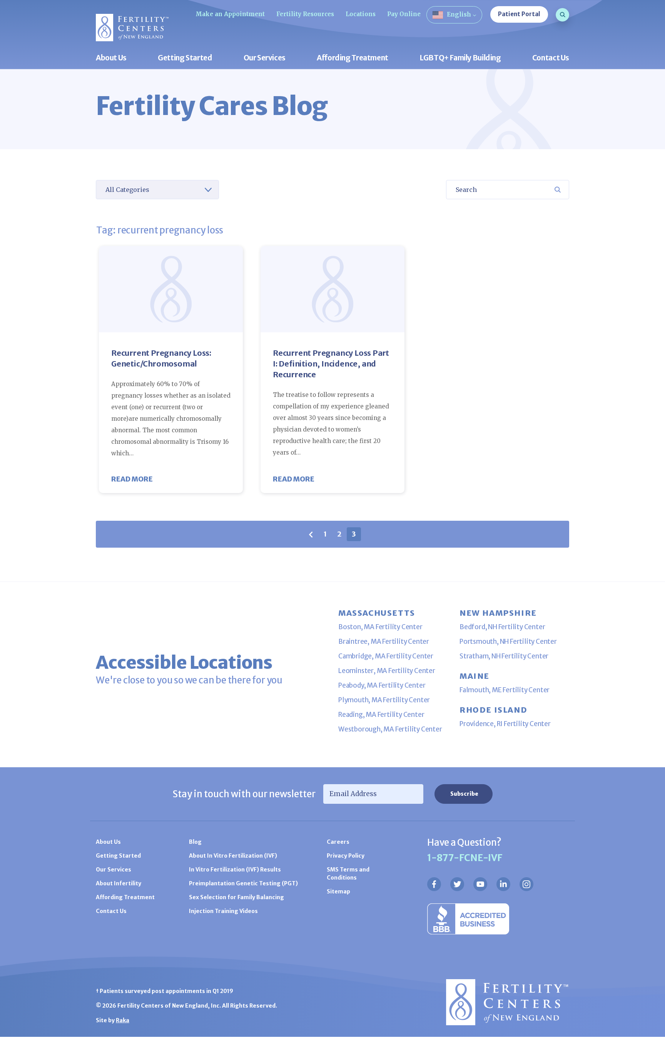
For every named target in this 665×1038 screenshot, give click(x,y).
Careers (338, 841)
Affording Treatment (352, 58)
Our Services (265, 58)
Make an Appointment (230, 14)
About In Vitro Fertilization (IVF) (233, 855)
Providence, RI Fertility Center (505, 724)
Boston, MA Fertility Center (380, 627)
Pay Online (404, 14)
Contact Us (550, 58)
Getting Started (185, 58)
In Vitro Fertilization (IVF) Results (235, 869)
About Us (111, 58)
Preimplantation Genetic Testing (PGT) (243, 883)
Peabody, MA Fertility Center (381, 685)
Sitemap (338, 891)
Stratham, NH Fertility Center (503, 656)
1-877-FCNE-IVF (465, 858)
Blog (195, 841)
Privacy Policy (345, 855)
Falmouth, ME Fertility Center (504, 690)
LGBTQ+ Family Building (460, 58)
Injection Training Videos (223, 911)
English (459, 14)
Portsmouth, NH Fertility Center (508, 641)
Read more (132, 479)
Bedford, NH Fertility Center (502, 627)
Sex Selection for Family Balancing (236, 897)
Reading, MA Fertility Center (381, 714)
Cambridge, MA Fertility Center (385, 656)
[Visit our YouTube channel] (480, 884)
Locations (361, 14)
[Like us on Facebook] (434, 884)
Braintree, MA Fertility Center (383, 641)
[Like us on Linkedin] (503, 884)
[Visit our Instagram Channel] (526, 884)
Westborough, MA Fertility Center (390, 729)
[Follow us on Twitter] (457, 884)
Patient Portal (519, 14)
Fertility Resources (305, 14)
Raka (122, 1020)
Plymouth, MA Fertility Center (384, 700)
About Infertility (118, 883)
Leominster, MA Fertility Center (386, 670)
